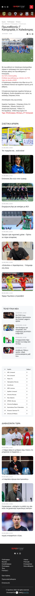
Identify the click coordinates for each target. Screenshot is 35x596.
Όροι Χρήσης (6, 575)
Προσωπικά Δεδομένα (9, 579)
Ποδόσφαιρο (10, 21)
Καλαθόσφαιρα (6, 564)
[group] (4, 14)
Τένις (3, 568)
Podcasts (26, 562)
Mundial (4, 562)
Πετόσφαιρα (5, 566)
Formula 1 (5, 570)
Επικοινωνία (6, 583)
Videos (26, 559)
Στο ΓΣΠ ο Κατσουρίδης (9, 76)
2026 (15, 590)
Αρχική (4, 21)
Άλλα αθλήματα (28, 566)
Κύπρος (18, 21)
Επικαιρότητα (28, 564)
